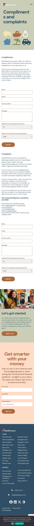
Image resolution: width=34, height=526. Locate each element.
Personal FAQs (6, 471)
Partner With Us (22, 481)
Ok (12, 523)
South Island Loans (23, 463)
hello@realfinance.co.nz (18, 495)
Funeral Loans (6, 455)
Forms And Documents (25, 473)
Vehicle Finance (7, 442)
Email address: (6, 401)
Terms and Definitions (24, 470)
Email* (3, 96)
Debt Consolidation (8, 439)
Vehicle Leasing (22, 455)
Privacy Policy (6, 508)
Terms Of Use (16, 508)
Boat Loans (5, 447)
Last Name (5, 394)
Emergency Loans (23, 442)
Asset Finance (22, 447)
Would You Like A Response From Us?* (13, 124)
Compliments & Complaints (7, 477)
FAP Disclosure (6, 510)
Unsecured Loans (23, 453)
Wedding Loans (7, 450)
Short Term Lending (23, 475)
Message (4, 111)
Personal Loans (6, 437)
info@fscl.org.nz (10, 209)
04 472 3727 (8, 207)
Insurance (5, 481)
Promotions (21, 478)
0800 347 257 (10, 205)
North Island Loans (23, 461)
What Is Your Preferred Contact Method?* (14, 133)
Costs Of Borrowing (8, 483)
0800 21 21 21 (24, 170)
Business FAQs (6, 474)
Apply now (10, 334)
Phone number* (6, 104)
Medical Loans (6, 463)
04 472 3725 (21, 205)
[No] (32, 521)
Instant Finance (7, 453)
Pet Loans (5, 461)
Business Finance (23, 437)
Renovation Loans (7, 445)
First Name (5, 386)
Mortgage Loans (23, 439)
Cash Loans (21, 445)
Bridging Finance (22, 450)
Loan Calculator (22, 458)
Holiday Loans (6, 458)
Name (3, 89)
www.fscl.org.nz (11, 211)
